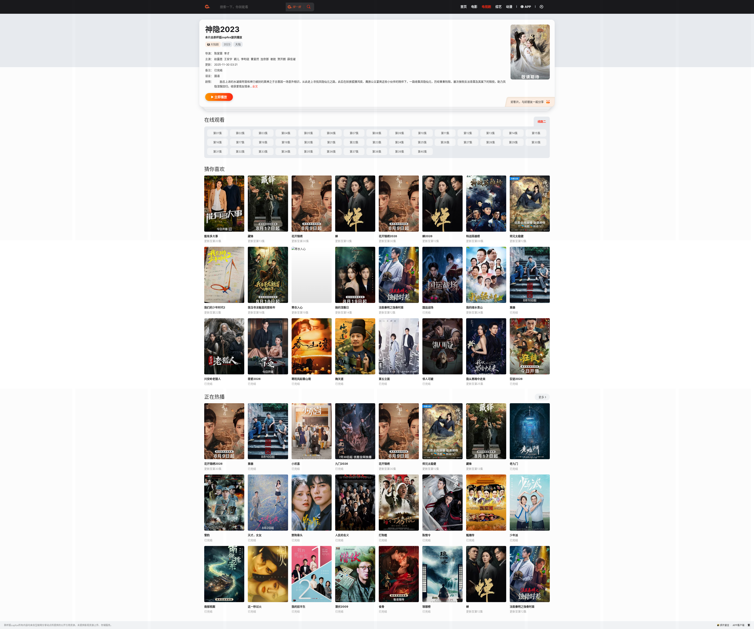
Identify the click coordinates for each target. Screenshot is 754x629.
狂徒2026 (516, 378)
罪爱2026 (254, 378)
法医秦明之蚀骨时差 (391, 307)
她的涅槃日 (342, 307)
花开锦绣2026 (213, 463)
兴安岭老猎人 (212, 378)
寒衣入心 (297, 307)
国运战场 (427, 307)
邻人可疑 (427, 378)
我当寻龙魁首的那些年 (261, 307)
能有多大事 (211, 236)
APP (528, 7)
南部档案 (209, 606)
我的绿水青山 (474, 307)
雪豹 (207, 535)
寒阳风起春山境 (301, 378)
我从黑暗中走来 (475, 378)
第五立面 (384, 378)
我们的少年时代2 (214, 307)
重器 (512, 307)
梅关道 (339, 378)
